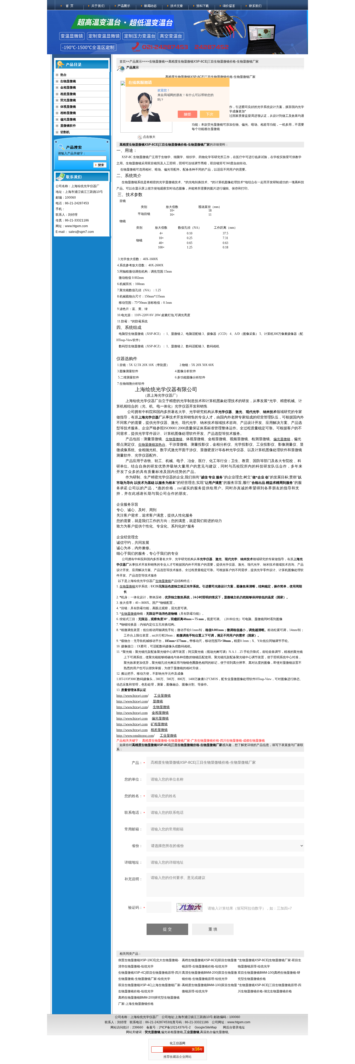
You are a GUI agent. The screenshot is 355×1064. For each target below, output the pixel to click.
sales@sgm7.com (81, 232)
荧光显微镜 (68, 100)
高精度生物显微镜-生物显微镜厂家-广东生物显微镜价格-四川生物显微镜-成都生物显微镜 (203, 740)
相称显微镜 (68, 113)
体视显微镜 (68, 107)
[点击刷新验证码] (189, 907)
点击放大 (148, 137)
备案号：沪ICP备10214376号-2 (168, 1027)
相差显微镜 (68, 94)
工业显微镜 (191, 1032)
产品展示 (135, 61)
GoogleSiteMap (206, 1027)
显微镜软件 (68, 125)
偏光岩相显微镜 (172, 1032)
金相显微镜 (68, 87)
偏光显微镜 (68, 119)
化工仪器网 (177, 1043)
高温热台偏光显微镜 (214, 1032)
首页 (123, 61)
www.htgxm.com (238, 1022)
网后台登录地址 (234, 1027)
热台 (63, 75)
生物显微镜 (68, 81)
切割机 (65, 132)
